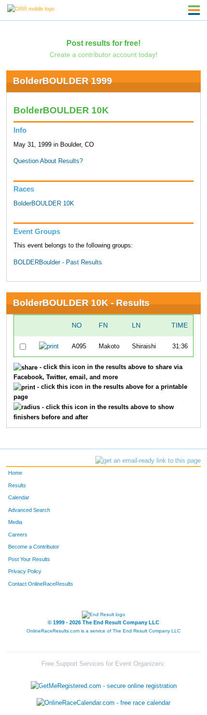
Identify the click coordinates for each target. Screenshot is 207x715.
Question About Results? (48, 161)
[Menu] (194, 10)
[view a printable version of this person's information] (49, 346)
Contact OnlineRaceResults (40, 584)
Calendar (18, 497)
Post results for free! (103, 43)
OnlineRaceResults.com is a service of (103, 630)
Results (17, 485)
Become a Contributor (33, 547)
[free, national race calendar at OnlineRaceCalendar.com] (103, 703)
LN (136, 325)
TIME (179, 325)
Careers (17, 534)
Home (15, 473)
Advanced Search (29, 510)
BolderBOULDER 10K (43, 203)
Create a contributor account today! (103, 54)
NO (77, 325)
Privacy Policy (24, 571)
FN (103, 325)
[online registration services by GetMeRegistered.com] (104, 683)
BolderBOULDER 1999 (62, 81)
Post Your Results (29, 559)
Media (15, 522)
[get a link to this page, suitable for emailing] (148, 460)
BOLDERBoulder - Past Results (57, 262)
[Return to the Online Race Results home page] (30, 8)
